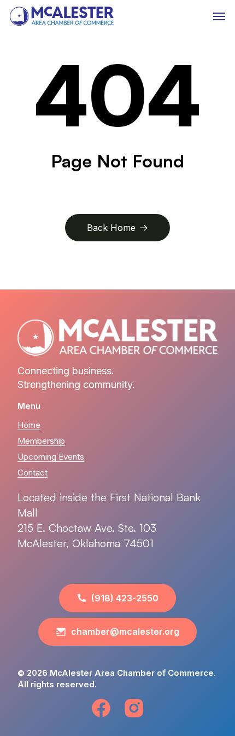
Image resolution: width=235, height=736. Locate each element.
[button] (219, 16)
